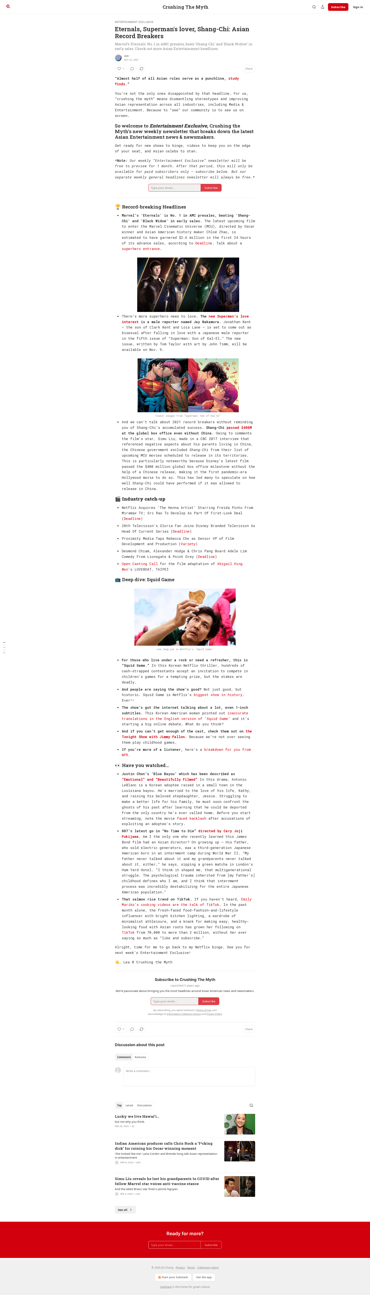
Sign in (358, 7)
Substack (166, 1287)
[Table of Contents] (4, 647)
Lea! (126, 56)
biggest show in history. (219, 694)
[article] (185, 1124)
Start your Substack (175, 1277)
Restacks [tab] (140, 1057)
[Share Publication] (322, 7)
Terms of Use (203, 1010)
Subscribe (338, 7)
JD (132, 1126)
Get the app (204, 1277)
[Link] (109, 131)
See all (122, 1210)
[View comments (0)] (132, 69)
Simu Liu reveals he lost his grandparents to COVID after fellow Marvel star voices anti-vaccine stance (167, 1181)
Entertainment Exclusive (134, 22)
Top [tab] (119, 1105)
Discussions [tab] (144, 1105)
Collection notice (208, 1267)
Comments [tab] (124, 1057)
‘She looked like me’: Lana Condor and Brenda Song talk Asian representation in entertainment (166, 1155)
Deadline (203, 243)
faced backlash (191, 818)
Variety (188, 543)
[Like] (117, 1167)
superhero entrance (141, 248)
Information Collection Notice (184, 1014)
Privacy (180, 1267)
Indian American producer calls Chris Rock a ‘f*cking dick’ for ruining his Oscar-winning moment (164, 1146)
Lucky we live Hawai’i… (137, 1116)
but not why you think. (130, 1122)
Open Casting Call (140, 563)
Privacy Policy (214, 1014)
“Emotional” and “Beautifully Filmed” (160, 779)
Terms (191, 1267)
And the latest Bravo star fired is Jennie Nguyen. (146, 1189)
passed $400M (239, 427)
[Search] (314, 7)
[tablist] (131, 1057)
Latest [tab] (129, 1105)
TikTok (128, 932)
